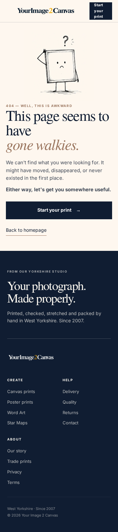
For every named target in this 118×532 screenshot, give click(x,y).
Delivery (71, 391)
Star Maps (17, 422)
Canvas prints (21, 391)
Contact (70, 422)
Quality (69, 402)
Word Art (16, 412)
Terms (13, 482)
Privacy (14, 471)
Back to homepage (26, 230)
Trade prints (19, 461)
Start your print (98, 11)
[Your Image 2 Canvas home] (46, 11)
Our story (16, 450)
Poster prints (20, 402)
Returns (70, 412)
